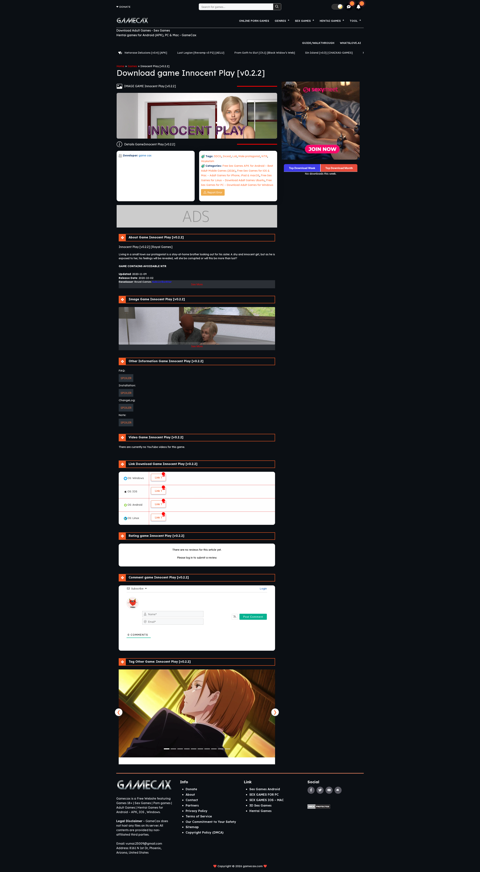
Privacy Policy (196, 811)
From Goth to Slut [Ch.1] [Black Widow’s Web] (192, 52)
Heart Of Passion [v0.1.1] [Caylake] (314, 52)
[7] (359, 7)
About (190, 794)
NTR (264, 156)
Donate (124, 6)
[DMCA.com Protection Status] (319, 806)
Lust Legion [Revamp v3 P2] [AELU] (128, 52)
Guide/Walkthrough (318, 43)
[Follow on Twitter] (320, 790)
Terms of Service (199, 816)
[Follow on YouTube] (329, 790)
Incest (227, 156)
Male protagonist (249, 156)
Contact (192, 800)
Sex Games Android (264, 789)
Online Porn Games (254, 21)
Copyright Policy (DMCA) (205, 832)
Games (132, 66)
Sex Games (303, 21)
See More (197, 284)
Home (120, 66)
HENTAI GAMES (330, 21)
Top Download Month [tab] (339, 168)
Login (263, 588)
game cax (145, 155)
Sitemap (192, 827)
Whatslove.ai (350, 43)
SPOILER (126, 378)
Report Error (214, 192)
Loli (234, 156)
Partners (192, 805)
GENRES (280, 21)
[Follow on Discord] (338, 790)
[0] (349, 7)
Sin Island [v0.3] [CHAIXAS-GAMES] (256, 52)
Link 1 (158, 477)
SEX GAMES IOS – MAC (266, 800)
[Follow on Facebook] (311, 790)
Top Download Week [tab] (302, 168)
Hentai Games (260, 811)
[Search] (277, 6)
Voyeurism (207, 161)
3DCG (217, 156)
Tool (354, 21)
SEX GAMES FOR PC (264, 794)
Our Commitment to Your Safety (211, 822)
